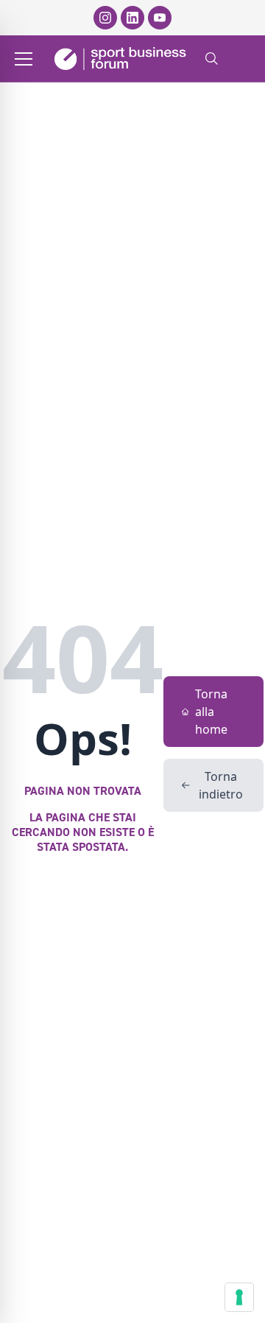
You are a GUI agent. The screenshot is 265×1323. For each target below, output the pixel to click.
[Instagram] (105, 17)
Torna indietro (221, 785)
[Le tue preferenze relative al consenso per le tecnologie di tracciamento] (239, 1297)
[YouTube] (160, 17)
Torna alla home (211, 711)
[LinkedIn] (132, 17)
